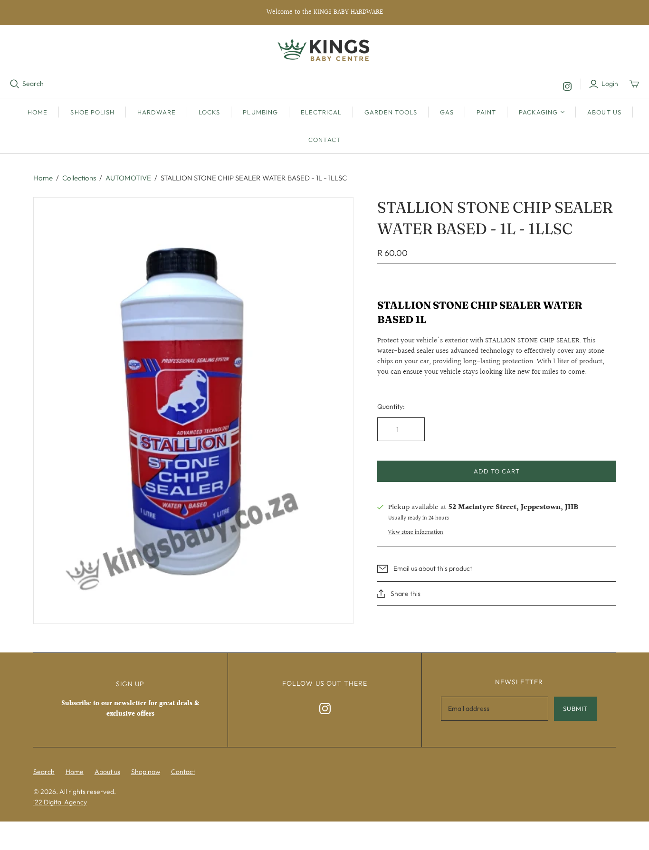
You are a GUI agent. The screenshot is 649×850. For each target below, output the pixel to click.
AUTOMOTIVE (128, 177)
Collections (79, 177)
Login (609, 83)
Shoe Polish (92, 112)
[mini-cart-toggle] (634, 84)
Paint (486, 112)
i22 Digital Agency (60, 802)
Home (38, 112)
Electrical (321, 112)
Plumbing (260, 112)
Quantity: (391, 406)
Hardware (156, 112)
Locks (209, 112)
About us (604, 112)
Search (33, 83)
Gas (447, 112)
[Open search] (14, 84)
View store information (415, 532)
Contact (324, 139)
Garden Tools (390, 112)
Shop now (145, 771)
